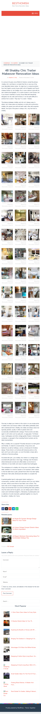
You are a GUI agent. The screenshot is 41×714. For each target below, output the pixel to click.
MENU (36, 13)
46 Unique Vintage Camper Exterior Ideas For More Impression (25, 528)
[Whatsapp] (16, 508)
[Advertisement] (20, 38)
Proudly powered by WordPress (15, 708)
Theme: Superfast (30, 708)
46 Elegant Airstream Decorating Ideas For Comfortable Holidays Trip (25, 537)
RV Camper (10, 546)
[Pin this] (9, 508)
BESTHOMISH (20, 3)
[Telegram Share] (13, 508)
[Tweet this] (6, 508)
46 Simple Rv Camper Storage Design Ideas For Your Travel (24, 519)
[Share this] (2, 508)
